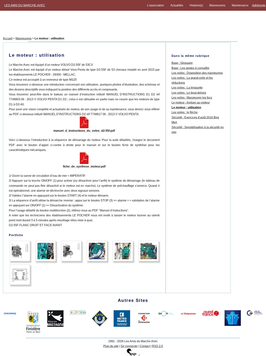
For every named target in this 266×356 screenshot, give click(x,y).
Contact (145, 346)
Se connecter (129, 346)
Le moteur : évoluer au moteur (191, 102)
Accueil (7, 38)
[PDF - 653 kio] (84, 158)
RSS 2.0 (157, 346)
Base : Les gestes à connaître (190, 68)
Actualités (176, 5)
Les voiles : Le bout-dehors (189, 92)
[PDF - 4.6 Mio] (84, 122)
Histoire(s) (196, 5)
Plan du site (111, 346)
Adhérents (258, 5)
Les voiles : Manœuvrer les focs (192, 97)
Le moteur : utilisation (186, 107)
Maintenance (240, 5)
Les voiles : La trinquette (187, 87)
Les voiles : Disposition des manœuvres (197, 72)
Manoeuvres (217, 5)
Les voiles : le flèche (185, 112)
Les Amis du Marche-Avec (24, 5)
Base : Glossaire (182, 62)
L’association (155, 5)
